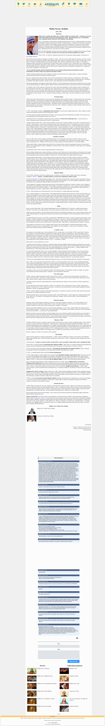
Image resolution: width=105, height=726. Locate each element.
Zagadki (25, 718)
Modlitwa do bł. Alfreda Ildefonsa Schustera (47, 683)
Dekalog (70, 718)
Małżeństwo (40, 718)
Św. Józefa (80, 164)
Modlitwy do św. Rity (74, 683)
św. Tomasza (42, 398)
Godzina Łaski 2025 (74, 706)
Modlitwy (22, 718)
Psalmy (74, 718)
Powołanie (36, 718)
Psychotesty (82, 718)
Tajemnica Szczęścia (74, 676)
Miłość (33, 718)
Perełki (76, 718)
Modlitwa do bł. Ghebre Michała (44, 691)
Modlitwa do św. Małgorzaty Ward (44, 676)
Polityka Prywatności (47, 720)
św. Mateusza (34, 176)
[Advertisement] (52, 17)
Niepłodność (45, 718)
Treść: (58, 649)
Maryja (61, 718)
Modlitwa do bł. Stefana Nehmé (44, 706)
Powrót (59, 714)
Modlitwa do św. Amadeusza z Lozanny (45, 698)
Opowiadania (29, 718)
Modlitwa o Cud (73, 668)
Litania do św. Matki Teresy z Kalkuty (45, 416)
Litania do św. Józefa (74, 691)
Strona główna (52, 716)
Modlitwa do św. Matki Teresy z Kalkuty (46, 408)
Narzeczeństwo (49, 718)
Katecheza (57, 718)
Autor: (58, 643)
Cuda (79, 718)
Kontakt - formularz (55, 720)
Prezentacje (54, 718)
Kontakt (59, 720)
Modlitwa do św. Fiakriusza (43, 668)
